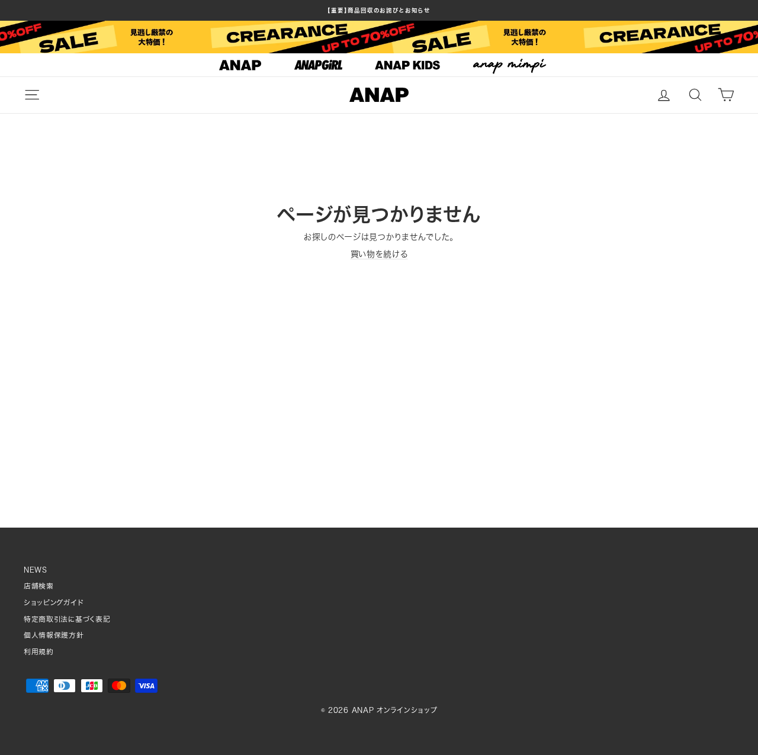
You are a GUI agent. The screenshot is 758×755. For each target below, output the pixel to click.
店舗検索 (39, 586)
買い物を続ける (379, 254)
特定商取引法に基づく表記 (67, 619)
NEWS (35, 570)
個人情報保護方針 (54, 635)
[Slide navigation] (379, 65)
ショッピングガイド (53, 602)
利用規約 (39, 651)
